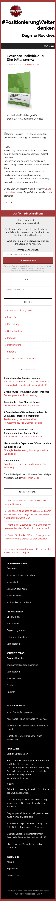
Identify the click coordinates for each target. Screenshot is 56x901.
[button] (47, 46)
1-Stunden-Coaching (17, 637)
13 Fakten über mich (17, 589)
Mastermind (13, 623)
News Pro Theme (31, 891)
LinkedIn (11, 692)
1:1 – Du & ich (13, 617)
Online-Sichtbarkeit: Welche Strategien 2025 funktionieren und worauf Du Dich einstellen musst (27, 539)
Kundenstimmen (15, 595)
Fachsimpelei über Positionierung (20, 395)
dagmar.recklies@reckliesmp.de (22, 665)
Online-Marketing (15, 331)
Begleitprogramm (16, 630)
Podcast (11, 338)
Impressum (12, 868)
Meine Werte (13, 582)
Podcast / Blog (14, 678)
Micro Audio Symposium (19, 712)
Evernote (11, 317)
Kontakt (10, 862)
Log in (39, 894)
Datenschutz (13, 875)
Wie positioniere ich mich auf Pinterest (23, 436)
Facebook (12, 685)
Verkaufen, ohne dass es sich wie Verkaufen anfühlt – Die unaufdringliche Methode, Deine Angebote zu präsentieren (27, 514)
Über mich (12, 568)
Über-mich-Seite (30, 478)
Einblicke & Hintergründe (19, 310)
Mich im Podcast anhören (19, 602)
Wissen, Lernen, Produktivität (21, 358)
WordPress (30, 894)
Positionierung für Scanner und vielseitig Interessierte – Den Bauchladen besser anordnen (27, 803)
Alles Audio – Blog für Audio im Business (27, 719)
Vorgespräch (13, 644)
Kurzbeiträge (13, 324)
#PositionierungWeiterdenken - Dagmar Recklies (28, 11)
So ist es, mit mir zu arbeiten (21, 575)
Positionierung (14, 345)
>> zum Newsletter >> (17, 778)
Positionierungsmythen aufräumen (21, 405)
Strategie (11, 351)
